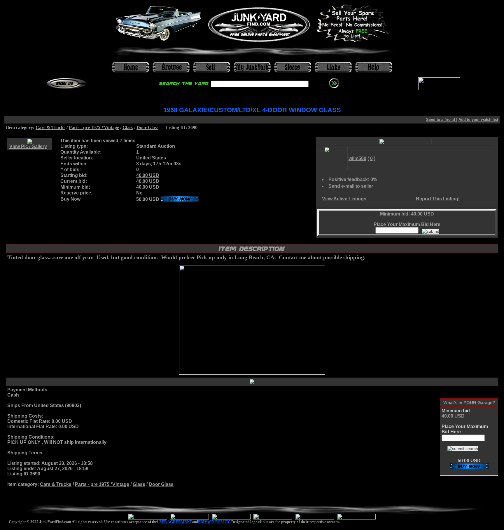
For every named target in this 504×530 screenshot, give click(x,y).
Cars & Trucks (50, 127)
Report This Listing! (438, 198)
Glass (128, 127)
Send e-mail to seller (350, 186)
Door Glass (147, 127)
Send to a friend (441, 119)
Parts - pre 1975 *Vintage (94, 127)
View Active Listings (344, 198)
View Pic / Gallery (28, 146)
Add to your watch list (478, 119)
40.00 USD (147, 175)
